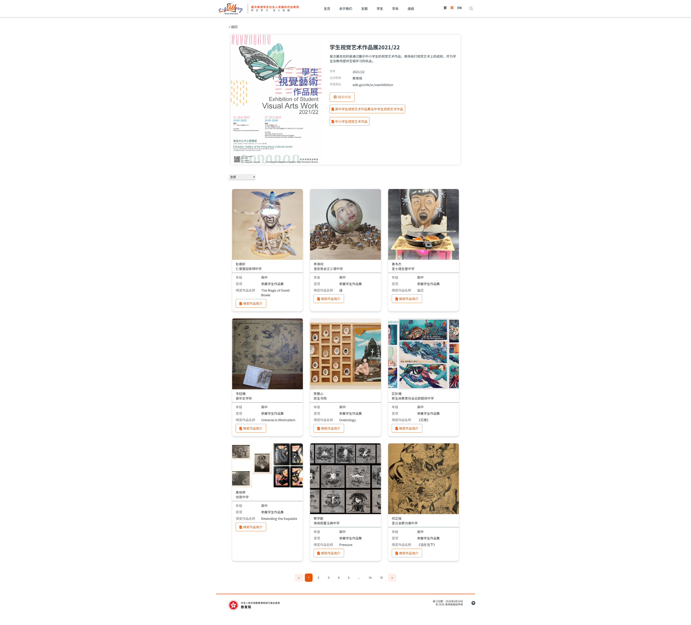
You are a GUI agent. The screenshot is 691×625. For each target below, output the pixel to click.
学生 (380, 8)
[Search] (471, 8)
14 (370, 577)
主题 (364, 8)
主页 (327, 8)
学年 (395, 8)
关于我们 (345, 8)
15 (381, 577)
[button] (233, 26)
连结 (411, 8)
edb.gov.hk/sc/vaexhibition (373, 84)
